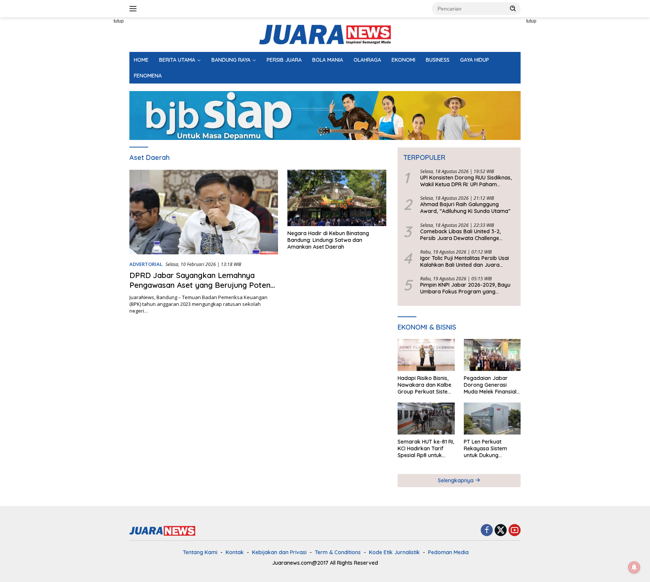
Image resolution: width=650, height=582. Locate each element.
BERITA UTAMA (177, 59)
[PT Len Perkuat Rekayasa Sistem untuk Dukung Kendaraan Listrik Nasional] (492, 419)
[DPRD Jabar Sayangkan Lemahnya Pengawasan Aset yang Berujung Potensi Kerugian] (203, 212)
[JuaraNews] (325, 34)
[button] (513, 8)
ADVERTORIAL (145, 264)
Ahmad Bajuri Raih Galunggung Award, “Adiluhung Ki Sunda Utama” (465, 207)
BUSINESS (438, 59)
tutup (119, 21)
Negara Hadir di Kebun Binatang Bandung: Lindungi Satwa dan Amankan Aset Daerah (328, 240)
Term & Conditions (338, 552)
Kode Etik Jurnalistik (394, 552)
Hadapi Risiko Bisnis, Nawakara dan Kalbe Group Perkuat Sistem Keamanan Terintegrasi (425, 385)
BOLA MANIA (327, 59)
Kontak (235, 552)
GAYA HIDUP (474, 59)
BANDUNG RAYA (231, 59)
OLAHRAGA (367, 59)
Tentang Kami (200, 552)
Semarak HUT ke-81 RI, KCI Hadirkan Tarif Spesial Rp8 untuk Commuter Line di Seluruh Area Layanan (426, 448)
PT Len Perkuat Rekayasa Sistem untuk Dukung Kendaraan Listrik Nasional (486, 448)
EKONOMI (403, 59)
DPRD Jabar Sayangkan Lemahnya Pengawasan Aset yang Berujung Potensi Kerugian (202, 284)
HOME (141, 59)
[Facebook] (487, 530)
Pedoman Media (448, 552)
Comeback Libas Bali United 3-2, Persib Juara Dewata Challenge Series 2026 (460, 235)
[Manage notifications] (634, 567)
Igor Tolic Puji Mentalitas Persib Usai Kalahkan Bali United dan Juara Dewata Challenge (464, 261)
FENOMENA (148, 75)
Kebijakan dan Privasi (279, 552)
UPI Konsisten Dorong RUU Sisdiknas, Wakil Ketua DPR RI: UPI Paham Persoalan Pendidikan (466, 181)
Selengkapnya (456, 480)
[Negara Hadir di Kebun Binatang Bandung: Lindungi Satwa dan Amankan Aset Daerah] (336, 198)
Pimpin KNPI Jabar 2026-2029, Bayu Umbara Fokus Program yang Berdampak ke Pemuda (465, 288)
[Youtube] (515, 530)
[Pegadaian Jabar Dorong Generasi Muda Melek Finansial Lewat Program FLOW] (492, 355)
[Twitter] (501, 530)
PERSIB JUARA (284, 59)
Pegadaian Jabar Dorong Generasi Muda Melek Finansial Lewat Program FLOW (491, 385)
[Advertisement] (95, 130)
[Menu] (134, 8)
